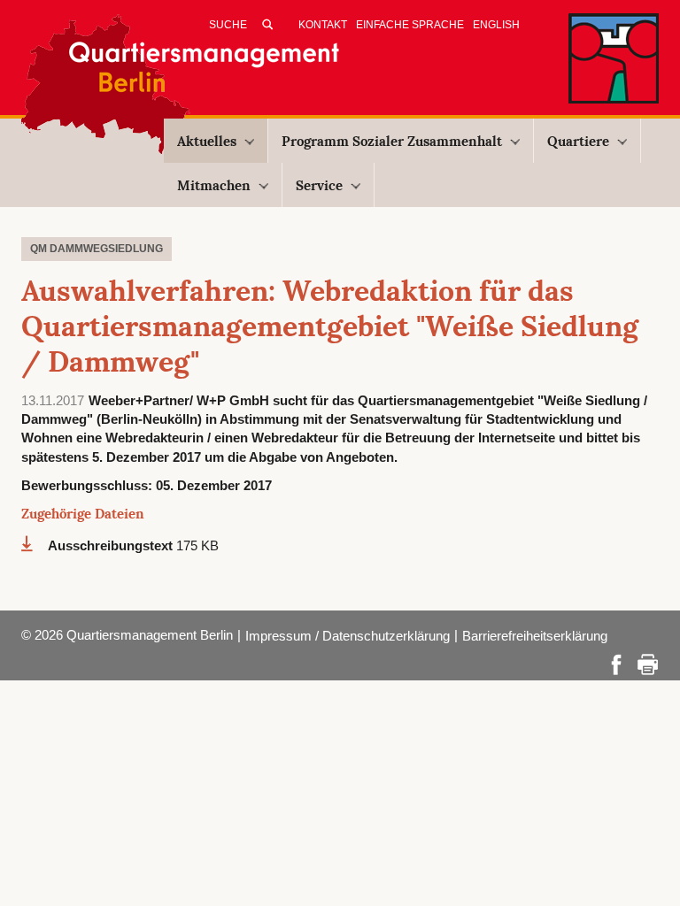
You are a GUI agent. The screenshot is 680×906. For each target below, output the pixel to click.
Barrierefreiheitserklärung (534, 635)
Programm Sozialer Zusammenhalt (392, 141)
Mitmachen (214, 185)
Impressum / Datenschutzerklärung (347, 635)
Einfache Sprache (410, 25)
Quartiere (578, 141)
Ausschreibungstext (112, 545)
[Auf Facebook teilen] (616, 663)
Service (319, 185)
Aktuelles (206, 141)
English (496, 25)
